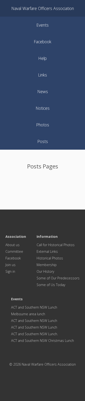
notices (43, 108)
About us (12, 245)
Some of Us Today (51, 284)
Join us (10, 265)
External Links (47, 251)
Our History (45, 271)
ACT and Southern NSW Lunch (34, 307)
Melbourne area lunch (28, 314)
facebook (42, 41)
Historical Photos (50, 258)
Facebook (13, 258)
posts (42, 141)
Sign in (10, 271)
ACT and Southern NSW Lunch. (34, 334)
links (42, 75)
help (42, 58)
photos (42, 125)
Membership (47, 265)
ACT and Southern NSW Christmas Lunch (42, 340)
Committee (14, 251)
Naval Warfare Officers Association (42, 8)
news (42, 91)
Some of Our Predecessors (58, 278)
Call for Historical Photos (56, 245)
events (42, 25)
